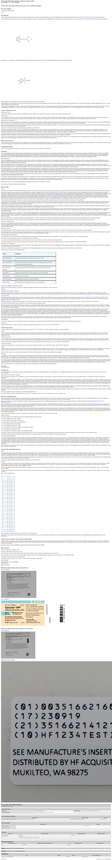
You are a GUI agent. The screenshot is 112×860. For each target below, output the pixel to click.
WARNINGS (47, 192)
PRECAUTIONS (84, 155)
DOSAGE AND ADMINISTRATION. (52, 324)
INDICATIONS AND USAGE (87, 17)
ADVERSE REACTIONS (73, 155)
